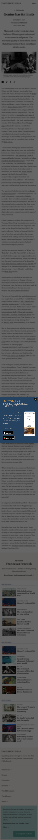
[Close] (35, 399)
